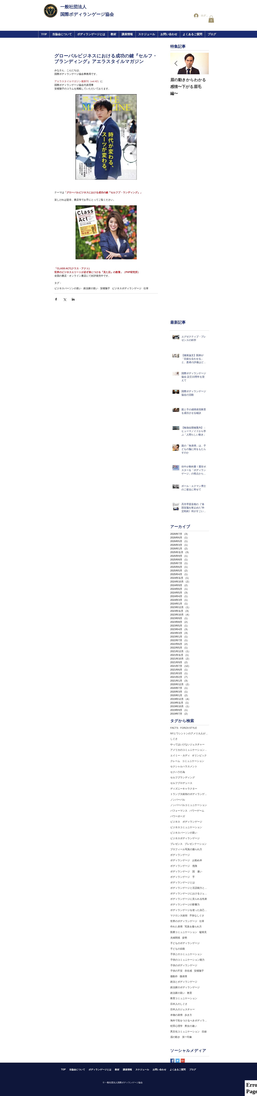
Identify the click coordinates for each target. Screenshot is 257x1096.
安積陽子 (105, 288)
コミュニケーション (193, 761)
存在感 (188, 970)
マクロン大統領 (178, 915)
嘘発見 (203, 932)
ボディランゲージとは (182, 882)
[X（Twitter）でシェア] (64, 299)
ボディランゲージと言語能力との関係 (189, 887)
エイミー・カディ (180, 755)
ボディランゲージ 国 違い (186, 871)
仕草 (146, 288)
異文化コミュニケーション (185, 1031)
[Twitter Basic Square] (178, 1061)
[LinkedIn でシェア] (73, 299)
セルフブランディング (182, 777)
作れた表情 (176, 926)
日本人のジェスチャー (182, 1009)
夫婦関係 (175, 937)
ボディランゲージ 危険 (183, 865)
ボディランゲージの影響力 (185, 904)
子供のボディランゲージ (183, 965)
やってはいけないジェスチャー (187, 744)
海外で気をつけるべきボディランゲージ (189, 1020)
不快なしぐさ (197, 915)
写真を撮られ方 (193, 926)
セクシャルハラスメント (183, 766)
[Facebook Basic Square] (172, 1061)
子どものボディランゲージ (185, 943)
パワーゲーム (197, 810)
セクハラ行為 (177, 772)
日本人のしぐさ (178, 1004)
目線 (204, 1031)
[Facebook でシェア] (56, 299)
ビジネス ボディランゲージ (186, 821)
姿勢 (184, 937)
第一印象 (187, 1037)
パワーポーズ (177, 816)
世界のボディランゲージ (183, 921)
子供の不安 (176, 970)
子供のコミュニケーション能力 (187, 959)
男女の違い (191, 1026)
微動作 (174, 976)
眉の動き (175, 1037)
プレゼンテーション (196, 843)
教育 (189, 993)
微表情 (183, 976)
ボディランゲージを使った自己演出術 (189, 910)
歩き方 (188, 1015)
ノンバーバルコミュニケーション (188, 805)
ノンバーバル (177, 799)
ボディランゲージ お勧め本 (186, 860)
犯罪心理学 (176, 1026)
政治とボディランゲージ (183, 981)
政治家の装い (90, 288)
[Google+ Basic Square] (183, 1061)
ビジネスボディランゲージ (126, 288)
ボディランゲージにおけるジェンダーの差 (189, 893)
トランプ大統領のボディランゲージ (189, 794)
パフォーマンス (178, 810)
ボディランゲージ (180, 854)
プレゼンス (176, 843)
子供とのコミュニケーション (186, 954)
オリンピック (199, 755)
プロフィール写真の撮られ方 (186, 849)
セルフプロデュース (181, 783)
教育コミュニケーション (183, 998)
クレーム (175, 761)
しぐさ (174, 738)
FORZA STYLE (188, 727)
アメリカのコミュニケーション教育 (189, 749)
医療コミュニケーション (183, 932)
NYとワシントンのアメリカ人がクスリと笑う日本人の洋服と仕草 (189, 733)
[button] (127, 34)
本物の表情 (176, 1015)
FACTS (174, 727)
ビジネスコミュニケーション (186, 827)
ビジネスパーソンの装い (67, 288)
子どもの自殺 (177, 948)
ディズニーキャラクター (183, 788)
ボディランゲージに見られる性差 (188, 898)
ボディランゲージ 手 (182, 876)
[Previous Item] (175, 63)
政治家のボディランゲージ (185, 987)
